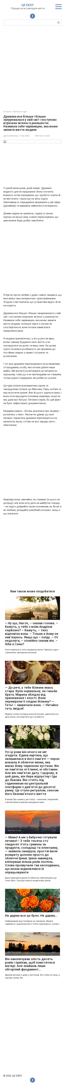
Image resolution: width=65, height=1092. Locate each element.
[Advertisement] (32, 67)
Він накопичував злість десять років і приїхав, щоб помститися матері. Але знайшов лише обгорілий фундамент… (30, 964)
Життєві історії (42, 135)
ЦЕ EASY (28, 5)
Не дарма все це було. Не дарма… (31, 915)
